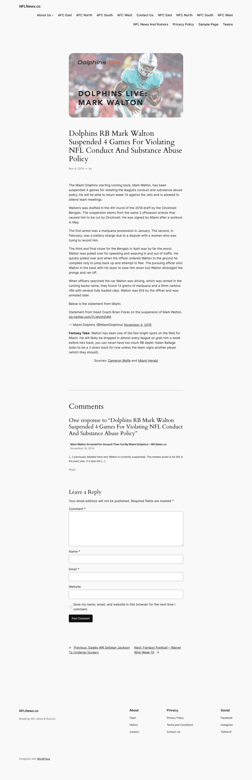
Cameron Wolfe (119, 360)
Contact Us (145, 15)
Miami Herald (148, 360)
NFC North (184, 15)
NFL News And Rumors (150, 24)
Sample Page (208, 24)
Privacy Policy (183, 24)
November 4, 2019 (137, 325)
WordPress (43, 758)
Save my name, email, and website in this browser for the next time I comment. (124, 607)
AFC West (124, 15)
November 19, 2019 (82, 448)
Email (74, 569)
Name (74, 551)
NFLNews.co (30, 6)
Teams (228, 24)
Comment (77, 509)
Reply (72, 469)
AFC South (105, 15)
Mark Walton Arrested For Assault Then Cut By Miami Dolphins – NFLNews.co (118, 444)
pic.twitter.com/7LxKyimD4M (90, 317)
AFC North (84, 15)
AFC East (65, 15)
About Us (44, 15)
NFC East (165, 15)
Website (75, 587)
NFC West (225, 15)
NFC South (205, 15)
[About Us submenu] (52, 15)
